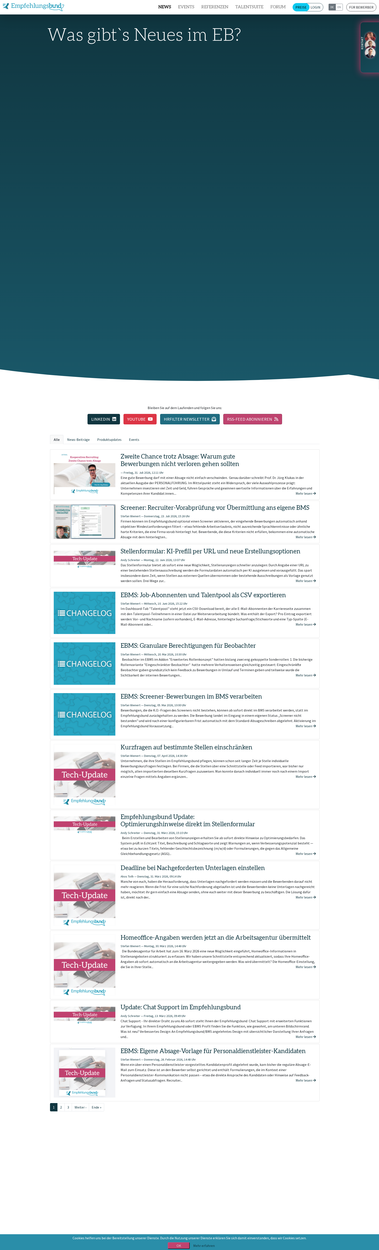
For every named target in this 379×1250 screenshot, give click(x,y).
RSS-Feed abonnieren (249, 419)
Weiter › (80, 1107)
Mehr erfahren (204, 1245)
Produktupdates (109, 439)
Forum (278, 7)
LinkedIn (100, 419)
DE (332, 7)
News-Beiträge (78, 439)
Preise (301, 7)
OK (179, 1245)
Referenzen (214, 7)
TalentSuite (249, 7)
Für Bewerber (361, 7)
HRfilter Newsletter (186, 419)
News (164, 7)
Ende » (96, 1107)
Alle (57, 439)
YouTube (136, 419)
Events (186, 7)
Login (315, 7)
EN (339, 7)
